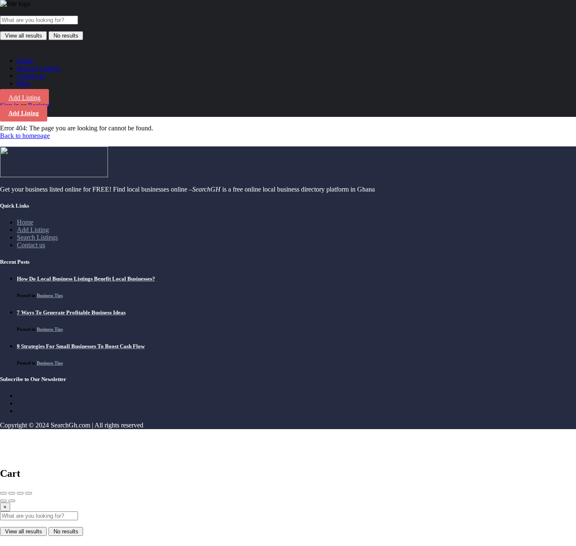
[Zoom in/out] (28, 493)
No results (66, 35)
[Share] (11, 493)
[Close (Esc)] (3, 493)
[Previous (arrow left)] (3, 501)
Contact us (31, 75)
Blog (23, 83)
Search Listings (37, 237)
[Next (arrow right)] (11, 501)
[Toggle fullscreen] (20, 493)
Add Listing (24, 97)
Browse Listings (38, 68)
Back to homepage (25, 135)
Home (25, 60)
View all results (23, 35)
